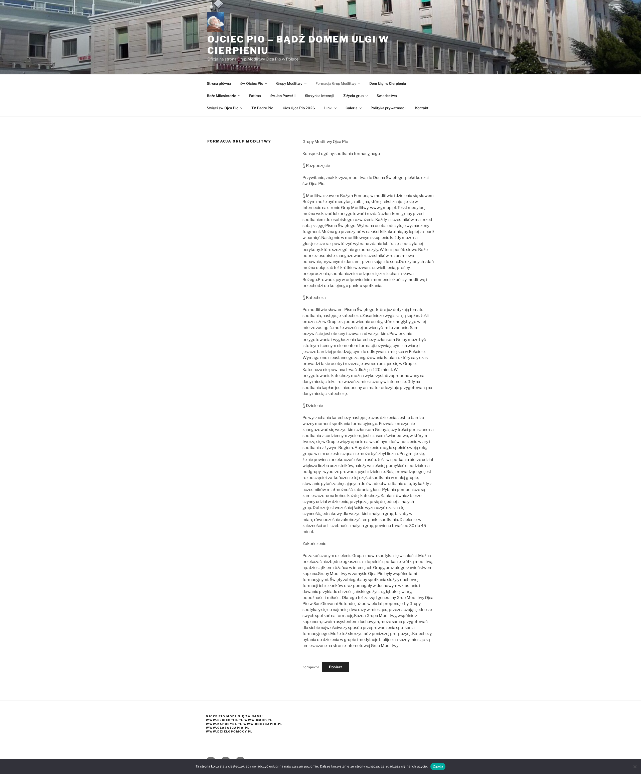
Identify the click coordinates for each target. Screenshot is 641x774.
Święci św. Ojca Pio (222, 108)
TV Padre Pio (262, 108)
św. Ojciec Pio (251, 83)
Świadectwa (387, 96)
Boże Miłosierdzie (221, 96)
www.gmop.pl (383, 207)
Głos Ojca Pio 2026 (299, 108)
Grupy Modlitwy (289, 83)
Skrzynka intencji (319, 96)
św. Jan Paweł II (282, 96)
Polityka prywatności (388, 108)
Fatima (255, 96)
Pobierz (335, 667)
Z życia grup (353, 96)
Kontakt (421, 108)
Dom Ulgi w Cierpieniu (387, 83)
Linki (328, 108)
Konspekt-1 (310, 667)
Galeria (352, 108)
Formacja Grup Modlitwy (335, 83)
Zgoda (438, 766)
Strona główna (219, 83)
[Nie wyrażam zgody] (634, 766)
